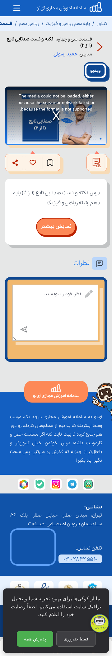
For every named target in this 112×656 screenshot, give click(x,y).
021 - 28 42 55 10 (80, 559)
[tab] (95, 71)
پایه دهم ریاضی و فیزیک (68, 24)
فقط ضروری (75, 639)
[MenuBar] (17, 8)
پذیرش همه (35, 639)
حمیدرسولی (65, 54)
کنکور (101, 24)
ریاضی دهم (29, 24)
